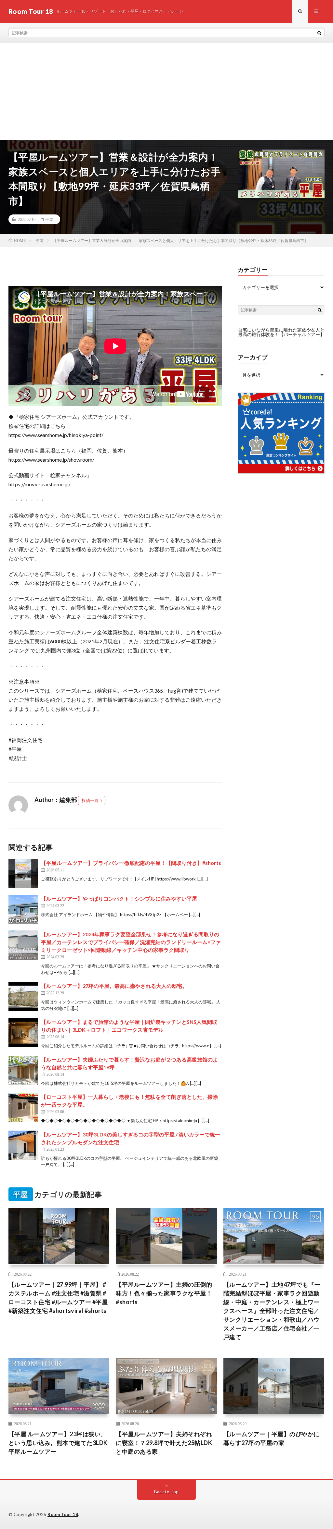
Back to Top (166, 1491)
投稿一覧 (90, 800)
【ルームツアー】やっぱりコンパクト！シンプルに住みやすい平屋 (119, 898)
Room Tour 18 (62, 1514)
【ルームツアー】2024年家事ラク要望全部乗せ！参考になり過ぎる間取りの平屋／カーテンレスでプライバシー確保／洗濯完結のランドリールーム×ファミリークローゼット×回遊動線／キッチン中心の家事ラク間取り (131, 942)
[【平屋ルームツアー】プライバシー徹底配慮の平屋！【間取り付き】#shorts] (23, 873)
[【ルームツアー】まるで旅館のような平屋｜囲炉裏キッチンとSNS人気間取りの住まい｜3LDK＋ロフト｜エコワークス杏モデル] (23, 1032)
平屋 (49, 219)
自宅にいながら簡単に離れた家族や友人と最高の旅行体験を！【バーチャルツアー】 (281, 332)
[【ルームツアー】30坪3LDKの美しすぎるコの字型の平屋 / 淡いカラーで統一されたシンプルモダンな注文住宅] (23, 1145)
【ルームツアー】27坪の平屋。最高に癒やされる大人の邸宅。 (114, 986)
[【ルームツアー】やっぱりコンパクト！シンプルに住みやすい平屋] (23, 909)
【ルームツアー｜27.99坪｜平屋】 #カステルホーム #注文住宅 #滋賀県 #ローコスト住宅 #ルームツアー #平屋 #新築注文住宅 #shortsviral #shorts (58, 1297)
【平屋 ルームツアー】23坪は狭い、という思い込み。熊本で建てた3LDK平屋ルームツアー (58, 1442)
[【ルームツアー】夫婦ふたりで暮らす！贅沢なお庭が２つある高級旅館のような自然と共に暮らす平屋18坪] (23, 1070)
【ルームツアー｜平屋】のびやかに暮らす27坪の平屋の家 (271, 1438)
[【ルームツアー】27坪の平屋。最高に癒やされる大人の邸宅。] (23, 996)
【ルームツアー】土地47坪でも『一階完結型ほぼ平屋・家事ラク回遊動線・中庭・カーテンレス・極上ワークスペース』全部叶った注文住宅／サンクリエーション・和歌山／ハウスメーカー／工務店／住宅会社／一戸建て (272, 1311)
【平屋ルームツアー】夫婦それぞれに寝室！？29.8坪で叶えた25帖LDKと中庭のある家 (164, 1442)
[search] (319, 33)
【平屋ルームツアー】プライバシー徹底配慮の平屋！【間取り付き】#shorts (131, 863)
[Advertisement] (166, 91)
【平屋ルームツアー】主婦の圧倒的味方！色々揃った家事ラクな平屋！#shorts (164, 1293)
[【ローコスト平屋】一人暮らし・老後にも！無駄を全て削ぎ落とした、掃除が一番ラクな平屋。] (23, 1107)
